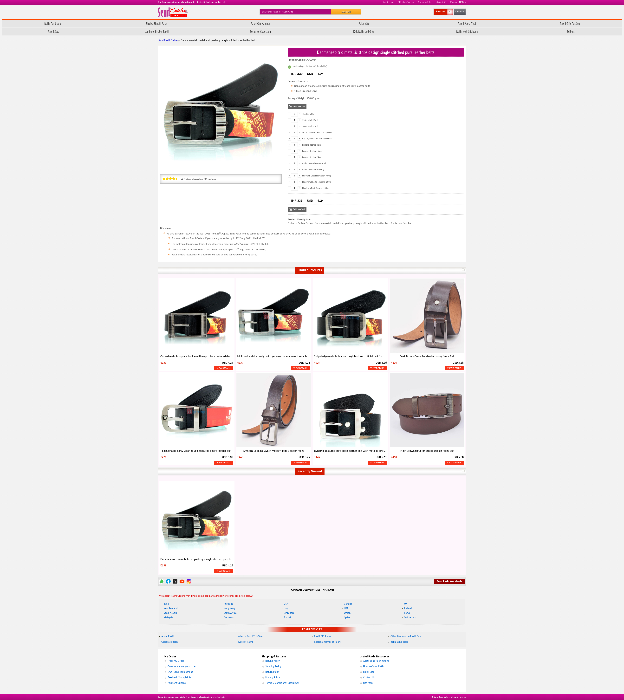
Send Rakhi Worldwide (449, 581)
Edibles (570, 31)
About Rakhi (167, 636)
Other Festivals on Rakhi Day (405, 636)
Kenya (407, 613)
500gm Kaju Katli (310, 126)
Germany (229, 617)
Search (346, 12)
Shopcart (440, 11)
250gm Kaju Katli (310, 120)
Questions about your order (182, 666)
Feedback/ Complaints (179, 677)
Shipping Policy (273, 666)
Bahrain (288, 617)
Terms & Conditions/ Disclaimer (282, 683)
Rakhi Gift (364, 23)
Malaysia (168, 617)
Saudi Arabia (170, 613)
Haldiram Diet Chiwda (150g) (315, 188)
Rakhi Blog (368, 672)
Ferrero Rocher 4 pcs (311, 145)
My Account (388, 2)
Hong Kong (229, 608)
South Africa (230, 613)
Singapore (289, 613)
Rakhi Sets (53, 31)
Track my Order (425, 2)
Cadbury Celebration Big (313, 170)
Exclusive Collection (260, 31)
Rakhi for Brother (53, 23)
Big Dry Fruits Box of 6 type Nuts (317, 139)
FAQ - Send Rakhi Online (180, 672)
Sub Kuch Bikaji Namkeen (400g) (316, 176)
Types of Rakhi (245, 642)
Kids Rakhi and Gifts (363, 31)
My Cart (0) (441, 2)
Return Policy (272, 672)
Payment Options (177, 683)
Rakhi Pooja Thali (467, 23)
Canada (348, 604)
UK (405, 604)
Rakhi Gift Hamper (260, 23)
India (166, 604)
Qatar (347, 617)
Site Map (368, 683)
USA (286, 604)
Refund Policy (272, 661)
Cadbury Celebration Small (314, 163)
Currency (458, 2)
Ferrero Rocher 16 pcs (312, 151)
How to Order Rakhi (373, 666)
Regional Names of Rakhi (327, 642)
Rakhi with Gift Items (467, 31)
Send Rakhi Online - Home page (173, 12)
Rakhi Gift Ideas (322, 636)
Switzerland (410, 617)
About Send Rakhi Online (376, 661)
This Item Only (308, 114)
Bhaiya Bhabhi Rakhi (157, 23)
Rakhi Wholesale (399, 642)
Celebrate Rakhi (169, 642)
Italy (286, 608)
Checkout (459, 12)
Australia (228, 604)
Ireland (408, 608)
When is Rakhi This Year (250, 636)
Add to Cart (299, 106)
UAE (346, 608)
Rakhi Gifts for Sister (570, 23)
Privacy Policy (272, 677)
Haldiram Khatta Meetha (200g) (316, 182)
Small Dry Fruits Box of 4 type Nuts (317, 132)
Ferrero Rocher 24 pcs (312, 157)
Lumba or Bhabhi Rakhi (157, 31)
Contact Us (369, 677)
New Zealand (170, 608)
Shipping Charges (406, 2)
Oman (347, 613)
